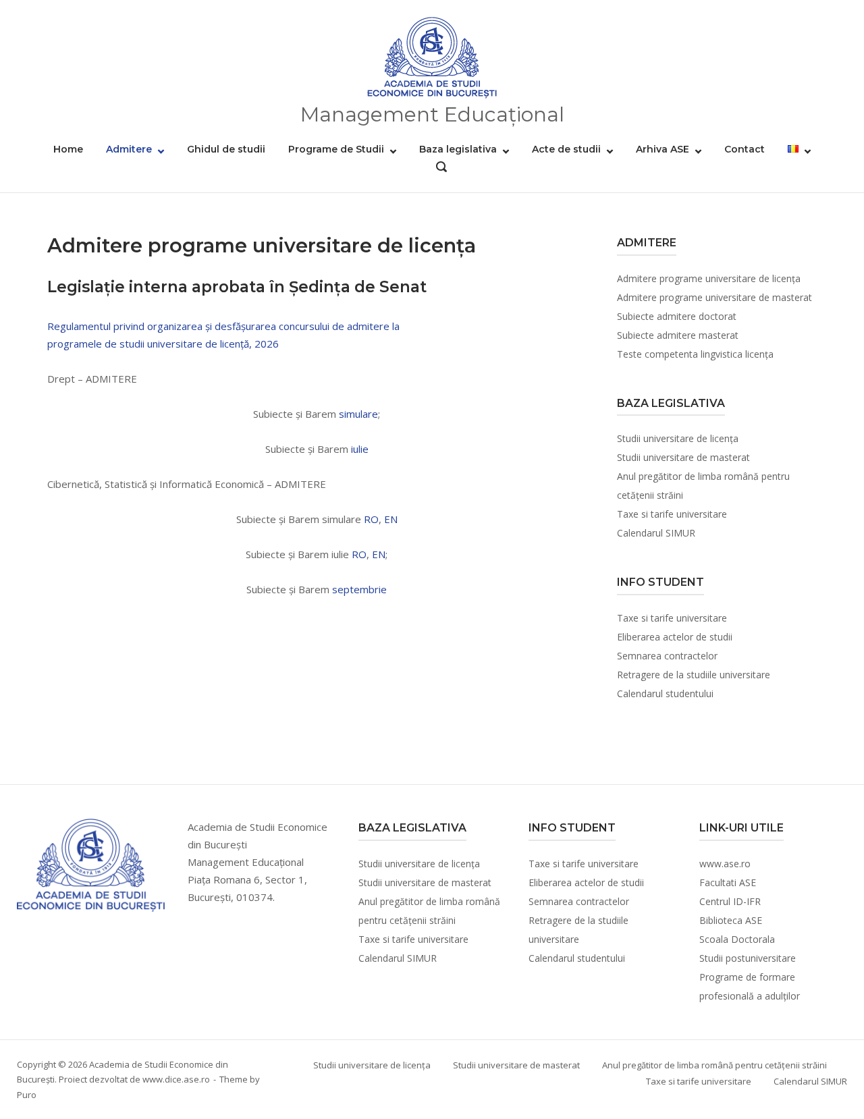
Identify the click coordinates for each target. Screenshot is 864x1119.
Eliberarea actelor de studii (674, 636)
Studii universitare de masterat (683, 457)
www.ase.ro (725, 863)
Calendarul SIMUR (656, 532)
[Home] (432, 58)
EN (391, 519)
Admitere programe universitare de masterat (714, 297)
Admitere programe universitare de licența (709, 278)
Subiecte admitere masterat (677, 335)
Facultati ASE (727, 882)
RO (371, 519)
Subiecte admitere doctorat (676, 316)
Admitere (129, 149)
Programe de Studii (336, 149)
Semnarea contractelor (667, 655)
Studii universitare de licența (677, 438)
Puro (26, 1095)
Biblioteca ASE (730, 920)
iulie (360, 449)
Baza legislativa (458, 149)
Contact (744, 149)
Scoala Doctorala (737, 939)
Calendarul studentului (665, 693)
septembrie (359, 589)
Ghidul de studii (226, 149)
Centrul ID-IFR (730, 901)
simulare (358, 413)
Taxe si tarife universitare (672, 514)
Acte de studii (566, 149)
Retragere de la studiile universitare (693, 674)
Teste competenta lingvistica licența (695, 354)
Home (68, 149)
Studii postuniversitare (747, 958)
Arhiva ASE (662, 149)
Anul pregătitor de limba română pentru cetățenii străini (714, 1065)
